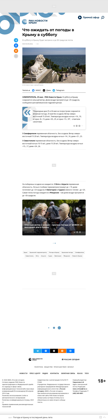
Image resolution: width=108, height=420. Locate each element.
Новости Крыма (77, 256)
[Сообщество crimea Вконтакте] (46, 351)
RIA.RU (80, 373)
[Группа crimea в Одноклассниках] (62, 351)
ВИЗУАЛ (71, 367)
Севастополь (29, 256)
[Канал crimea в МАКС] (70, 351)
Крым (25, 252)
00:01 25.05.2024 (27, 44)
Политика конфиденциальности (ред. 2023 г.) (18, 401)
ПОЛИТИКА (38, 367)
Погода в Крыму (54, 252)
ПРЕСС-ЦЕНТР (35, 373)
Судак (50, 256)
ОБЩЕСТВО (48, 367)
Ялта (37, 256)
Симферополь (79, 252)
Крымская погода (67, 252)
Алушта (43, 256)
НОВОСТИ (23, 373)
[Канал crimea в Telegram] (38, 351)
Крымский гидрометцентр (38, 252)
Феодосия (67, 256)
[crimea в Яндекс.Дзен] (54, 351)
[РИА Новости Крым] (35, 22)
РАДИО (45, 373)
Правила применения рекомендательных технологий (17, 405)
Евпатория (58, 256)
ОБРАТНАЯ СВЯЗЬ (68, 373)
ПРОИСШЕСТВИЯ (60, 367)
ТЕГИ (87, 373)
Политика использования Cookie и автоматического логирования (15, 396)
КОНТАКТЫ (54, 373)
